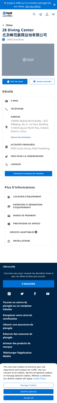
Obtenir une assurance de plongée (18, 326)
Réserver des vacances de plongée (17, 335)
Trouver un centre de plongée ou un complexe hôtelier (17, 306)
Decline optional (29, 391)
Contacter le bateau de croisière (29, 173)
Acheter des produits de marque (16, 345)
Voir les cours (17, 81)
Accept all (28, 397)
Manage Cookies (28, 385)
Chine (9, 25)
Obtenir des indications (21, 137)
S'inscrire (28, 283)
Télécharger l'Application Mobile (17, 354)
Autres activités (44, 81)
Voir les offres (33, 6)
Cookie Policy (39, 378)
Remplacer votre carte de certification (17, 317)
